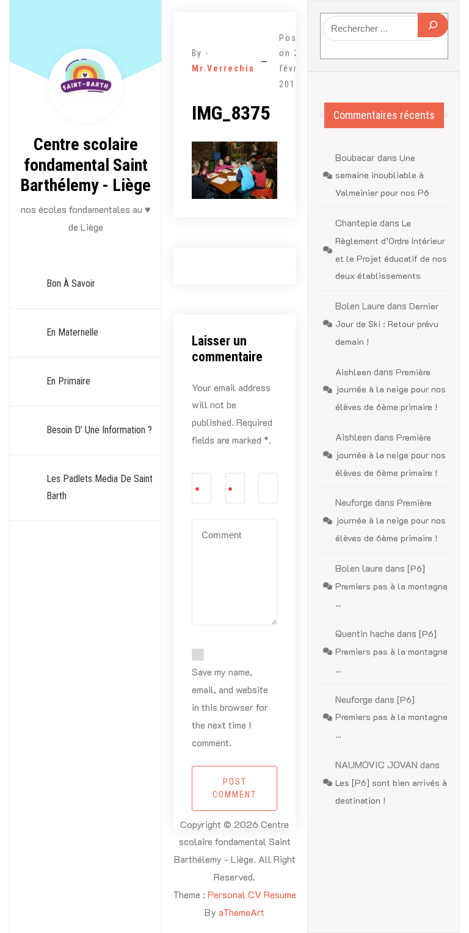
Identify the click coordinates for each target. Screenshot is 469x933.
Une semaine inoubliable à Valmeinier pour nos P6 (382, 175)
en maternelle (72, 332)
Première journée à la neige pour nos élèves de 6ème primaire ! (390, 389)
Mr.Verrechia (223, 68)
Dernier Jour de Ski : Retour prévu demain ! (386, 323)
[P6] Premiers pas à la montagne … (391, 586)
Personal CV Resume (252, 894)
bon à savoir (70, 283)
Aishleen (353, 372)
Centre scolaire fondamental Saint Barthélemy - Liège (85, 164)
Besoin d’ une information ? (99, 430)
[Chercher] (433, 25)
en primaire (68, 381)
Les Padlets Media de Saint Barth (99, 487)
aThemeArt (241, 912)
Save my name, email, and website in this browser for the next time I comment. (230, 706)
